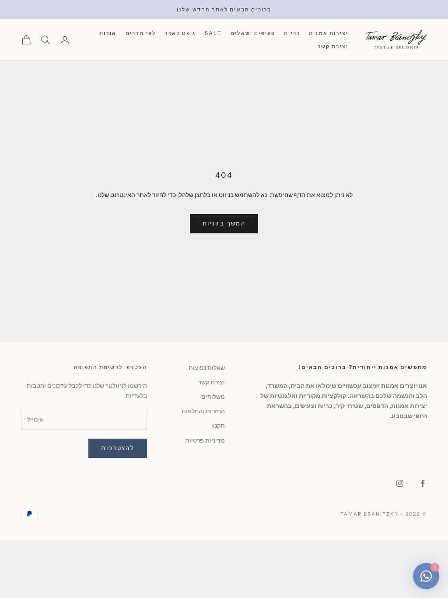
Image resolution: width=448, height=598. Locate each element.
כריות (292, 33)
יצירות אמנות (328, 33)
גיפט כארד (180, 33)
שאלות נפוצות (207, 368)
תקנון (218, 425)
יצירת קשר (333, 46)
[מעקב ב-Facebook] (422, 483)
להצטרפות (117, 447)
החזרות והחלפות (203, 411)
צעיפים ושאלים (253, 33)
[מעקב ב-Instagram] (400, 483)
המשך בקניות (224, 223)
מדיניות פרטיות (205, 440)
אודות (108, 33)
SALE (213, 33)
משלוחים (213, 397)
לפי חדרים (141, 33)
